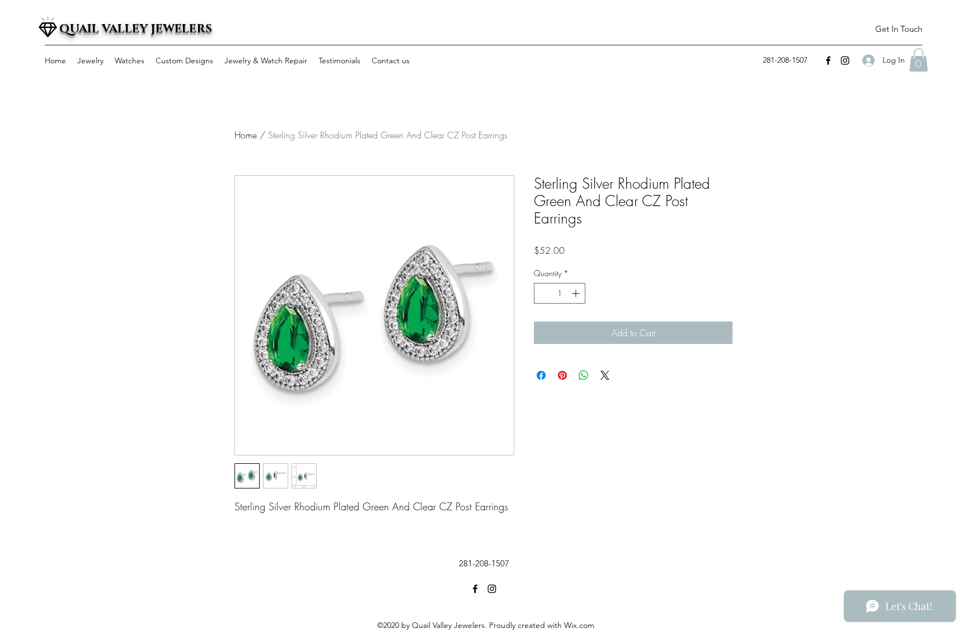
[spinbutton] (560, 293)
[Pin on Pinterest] (562, 375)
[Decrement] (543, 293)
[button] (898, 29)
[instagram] (845, 60)
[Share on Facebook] (541, 375)
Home (245, 135)
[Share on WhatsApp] (583, 375)
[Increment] (577, 293)
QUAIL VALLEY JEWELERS (135, 29)
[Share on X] (605, 375)
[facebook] (828, 60)
